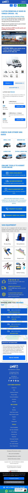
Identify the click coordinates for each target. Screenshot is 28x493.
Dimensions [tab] (19, 83)
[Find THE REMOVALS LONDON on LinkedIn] (18, 381)
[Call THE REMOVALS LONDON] (15, 5)
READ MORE (14, 357)
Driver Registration (14, 445)
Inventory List (14, 434)
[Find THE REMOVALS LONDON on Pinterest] (15, 381)
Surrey (14, 419)
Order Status (14, 432)
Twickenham (14, 421)
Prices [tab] (7, 83)
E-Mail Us (14, 376)
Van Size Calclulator (14, 429)
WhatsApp (23, 5)
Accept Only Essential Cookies (14, 482)
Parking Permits (14, 441)
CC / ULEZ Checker (14, 443)
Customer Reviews (14, 392)
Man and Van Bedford (14, 453)
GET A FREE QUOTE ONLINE (15, 487)
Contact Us (14, 387)
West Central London (14, 414)
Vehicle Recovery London (14, 458)
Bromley (14, 409)
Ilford (14, 407)
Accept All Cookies (14, 478)
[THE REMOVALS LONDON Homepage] (5, 2)
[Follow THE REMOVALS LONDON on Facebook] (8, 381)
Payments (14, 436)
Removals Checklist (14, 439)
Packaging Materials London (14, 456)
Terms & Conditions (14, 397)
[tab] (5, 71)
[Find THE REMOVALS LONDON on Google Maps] (13, 381)
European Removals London (14, 451)
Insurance (14, 399)
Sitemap (14, 401)
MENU (24, 2)
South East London (14, 412)
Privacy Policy (22, 475)
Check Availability (14, 427)
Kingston (14, 416)
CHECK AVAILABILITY (14, 174)
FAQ (14, 390)
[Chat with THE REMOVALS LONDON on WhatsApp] (7, 491)
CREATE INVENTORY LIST (14, 191)
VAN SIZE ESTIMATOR (14, 182)
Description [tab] (13, 87)
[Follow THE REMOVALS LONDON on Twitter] (11, 381)
